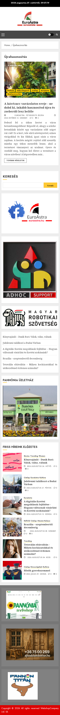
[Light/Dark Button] (51, 34)
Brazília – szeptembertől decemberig (22, 358)
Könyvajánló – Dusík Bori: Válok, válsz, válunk (27, 336)
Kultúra (42, 478)
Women (42, 456)
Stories (27, 456)
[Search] (57, 34)
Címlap (35, 90)
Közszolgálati (36, 567)
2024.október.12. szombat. (16, 118)
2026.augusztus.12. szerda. (39, 514)
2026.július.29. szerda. (36, 574)
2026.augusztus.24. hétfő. (39, 466)
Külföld (27, 521)
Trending (34, 456)
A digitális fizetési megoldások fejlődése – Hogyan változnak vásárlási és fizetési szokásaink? (40, 506)
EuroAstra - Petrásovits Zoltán (29, 115)
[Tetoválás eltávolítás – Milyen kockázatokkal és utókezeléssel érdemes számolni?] (12, 548)
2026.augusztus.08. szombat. (43, 531)
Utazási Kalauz (43, 521)
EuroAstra (45, 90)
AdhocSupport (23, 90)
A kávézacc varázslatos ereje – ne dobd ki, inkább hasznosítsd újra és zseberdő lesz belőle (29, 107)
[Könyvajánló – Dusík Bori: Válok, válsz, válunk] (12, 462)
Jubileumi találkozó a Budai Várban (22, 342)
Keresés (10, 176)
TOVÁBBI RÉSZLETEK (15, 160)
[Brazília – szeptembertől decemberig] (12, 527)
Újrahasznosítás (14, 94)
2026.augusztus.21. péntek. (39, 488)
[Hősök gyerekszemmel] (12, 570)
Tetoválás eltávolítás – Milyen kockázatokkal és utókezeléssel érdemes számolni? (38, 549)
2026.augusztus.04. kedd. (39, 557)
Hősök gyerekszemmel (37, 570)
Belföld (10, 90)
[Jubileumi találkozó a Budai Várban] (12, 483)
